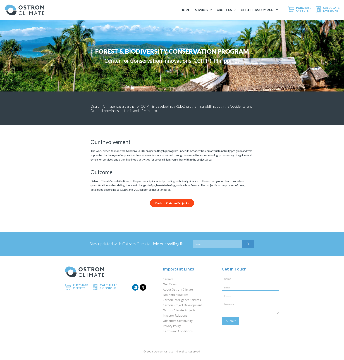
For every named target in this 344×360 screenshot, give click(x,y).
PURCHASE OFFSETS (303, 9)
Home (185, 9)
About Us (224, 9)
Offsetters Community (259, 9)
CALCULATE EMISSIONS (331, 9)
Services (201, 9)
